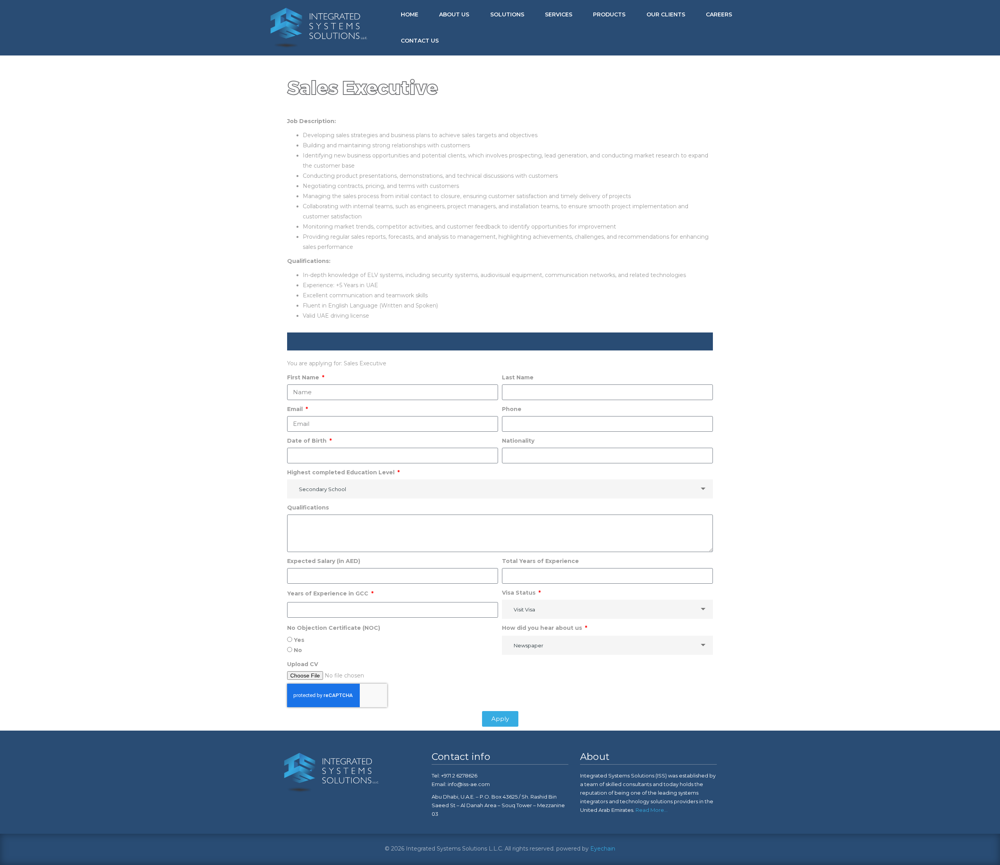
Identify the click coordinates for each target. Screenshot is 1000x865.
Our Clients (665, 14)
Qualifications (308, 507)
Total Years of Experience (540, 561)
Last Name (518, 377)
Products (609, 14)
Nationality (518, 440)
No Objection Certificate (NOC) (333, 627)
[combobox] (500, 489)
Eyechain (602, 848)
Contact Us (420, 40)
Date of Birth (307, 440)
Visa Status (519, 592)
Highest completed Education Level (341, 472)
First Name (304, 377)
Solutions (507, 14)
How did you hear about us (543, 627)
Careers (719, 14)
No (298, 650)
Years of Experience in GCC (328, 593)
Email (295, 409)
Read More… (651, 810)
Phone (511, 409)
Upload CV (302, 664)
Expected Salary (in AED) (323, 561)
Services (558, 14)
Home (409, 14)
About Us (454, 14)
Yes (299, 639)
